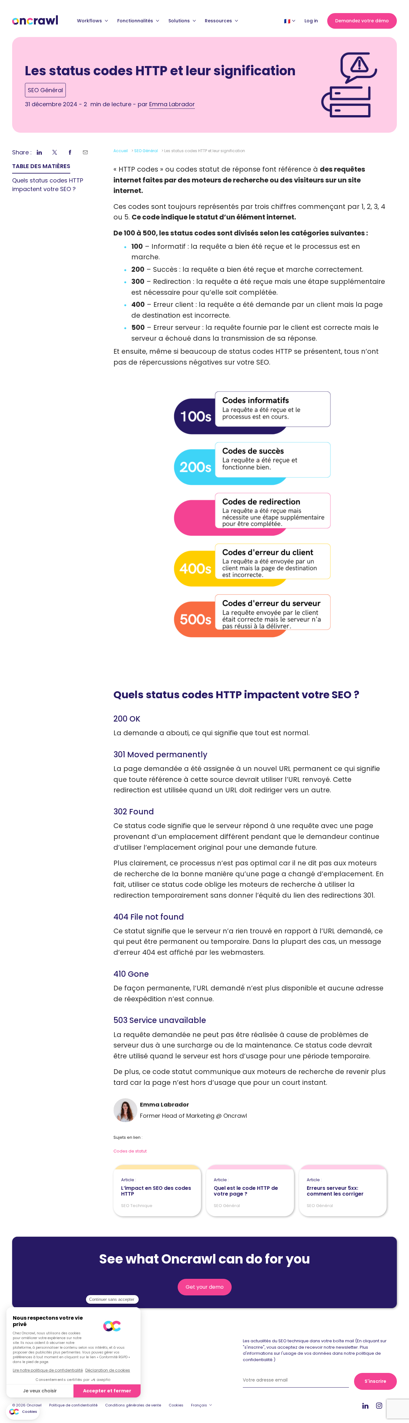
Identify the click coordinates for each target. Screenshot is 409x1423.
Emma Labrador (172, 104)
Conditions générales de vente (133, 1405)
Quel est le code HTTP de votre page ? (246, 1187)
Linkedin (365, 1405)
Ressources (219, 21)
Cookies (176, 1405)
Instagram (379, 1405)
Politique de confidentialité (73, 1405)
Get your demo (205, 1287)
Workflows (90, 21)
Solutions (179, 21)
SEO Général (45, 90)
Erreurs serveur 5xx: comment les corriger (335, 1187)
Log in (311, 21)
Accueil (120, 150)
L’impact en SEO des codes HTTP (156, 1187)
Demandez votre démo (362, 21)
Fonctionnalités (135, 21)
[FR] (287, 21)
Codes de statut (130, 1151)
